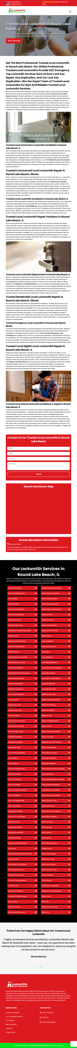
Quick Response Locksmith (51, 795)
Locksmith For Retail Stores (51, 678)
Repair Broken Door (48, 806)
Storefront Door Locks (49, 870)
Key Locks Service (48, 620)
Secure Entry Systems (49, 854)
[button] (35, 966)
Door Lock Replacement (16, 800)
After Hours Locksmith (16, 614)
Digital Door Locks (14, 747)
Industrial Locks (47, 614)
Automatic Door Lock (15, 625)
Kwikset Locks (46, 636)
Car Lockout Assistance (16, 694)
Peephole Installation (49, 763)
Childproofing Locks (15, 710)
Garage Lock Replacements (17, 896)
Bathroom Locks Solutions (17, 641)
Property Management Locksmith (53, 779)
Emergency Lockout (15, 827)
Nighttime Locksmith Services (52, 742)
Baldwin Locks (13, 636)
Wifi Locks (45, 901)
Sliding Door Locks (48, 859)
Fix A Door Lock (13, 885)
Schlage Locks (47, 848)
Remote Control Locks (49, 800)
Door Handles (13, 758)
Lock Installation (47, 657)
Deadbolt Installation (15, 737)
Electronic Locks (14, 822)
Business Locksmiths (15, 684)
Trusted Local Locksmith (50, 885)
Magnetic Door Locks (49, 694)
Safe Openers (46, 838)
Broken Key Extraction (15, 668)
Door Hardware (13, 763)
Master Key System (48, 710)
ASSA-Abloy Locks (14, 620)
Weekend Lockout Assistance (52, 891)
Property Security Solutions (51, 785)
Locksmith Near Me (48, 684)
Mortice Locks (46, 726)
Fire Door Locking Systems (17, 880)
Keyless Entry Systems (49, 625)
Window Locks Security (49, 907)
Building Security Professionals (18, 673)
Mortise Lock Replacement (51, 731)
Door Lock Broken (14, 785)
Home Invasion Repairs (49, 598)
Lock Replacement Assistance (52, 668)
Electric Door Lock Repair (16, 816)
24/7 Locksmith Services (16, 593)
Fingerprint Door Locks (16, 875)
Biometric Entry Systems (16, 646)
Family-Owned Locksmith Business (20, 854)
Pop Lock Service (47, 774)
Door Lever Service (14, 779)
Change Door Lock (14, 705)
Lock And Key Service (49, 646)
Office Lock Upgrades (49, 747)
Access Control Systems (16, 609)
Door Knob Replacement (16, 769)
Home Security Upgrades (50, 604)
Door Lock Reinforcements (17, 790)
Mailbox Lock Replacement (51, 700)
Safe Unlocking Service (49, 843)
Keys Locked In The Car (49, 630)
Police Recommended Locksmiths (53, 769)
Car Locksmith (13, 700)
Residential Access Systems (51, 811)
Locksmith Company (48, 673)
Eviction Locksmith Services (17, 843)
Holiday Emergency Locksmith (52, 588)
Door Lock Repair (14, 795)
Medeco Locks (47, 715)
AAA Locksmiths (13, 604)
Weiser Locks (46, 896)
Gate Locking (12, 901)
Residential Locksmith (49, 816)
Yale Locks (45, 912)
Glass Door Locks (14, 907)
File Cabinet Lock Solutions (17, 864)
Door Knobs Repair (14, 774)
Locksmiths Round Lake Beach (38, 1045)
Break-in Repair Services (16, 662)
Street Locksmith (47, 875)
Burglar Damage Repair (16, 678)
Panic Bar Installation (49, 758)
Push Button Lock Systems (51, 790)
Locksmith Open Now (49, 689)
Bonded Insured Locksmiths (17, 657)
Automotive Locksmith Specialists (19, 630)
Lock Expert (46, 652)
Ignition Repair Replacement (51, 609)
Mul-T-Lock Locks (48, 737)
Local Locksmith (47, 641)
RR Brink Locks (47, 827)
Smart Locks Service (48, 864)
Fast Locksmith (13, 859)
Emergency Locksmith (15, 832)
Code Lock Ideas (14, 715)
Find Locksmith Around (16, 870)
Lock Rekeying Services (50, 662)
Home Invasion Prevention (50, 593)
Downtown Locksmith (15, 811)
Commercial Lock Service (16, 721)
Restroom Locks (47, 822)
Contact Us (9, 1028)
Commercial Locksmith (16, 726)
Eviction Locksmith (14, 838)
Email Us (46, 1017)
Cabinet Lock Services (15, 689)
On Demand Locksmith (49, 753)
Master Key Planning (49, 705)
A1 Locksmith (12, 598)
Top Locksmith (47, 880)
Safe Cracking (46, 832)
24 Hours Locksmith (15, 588)
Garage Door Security (15, 891)
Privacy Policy (10, 1032)
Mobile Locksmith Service (50, 721)
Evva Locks (12, 848)
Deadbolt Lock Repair (15, 742)
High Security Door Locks (16, 912)
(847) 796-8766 (14, 41)
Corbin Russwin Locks (15, 731)
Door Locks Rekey (14, 806)
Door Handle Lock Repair (16, 753)
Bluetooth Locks (13, 652)
